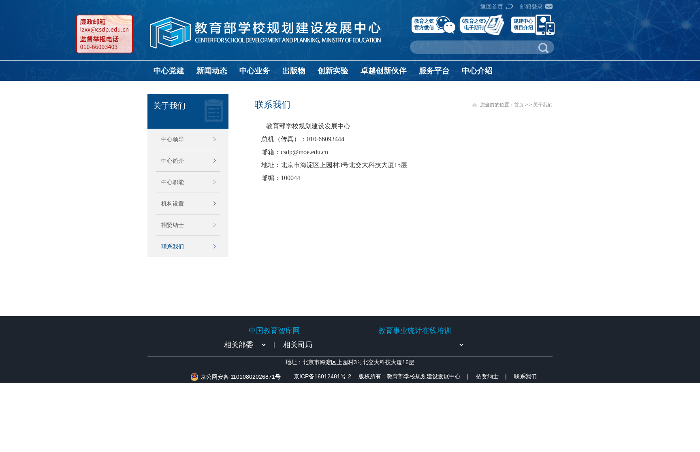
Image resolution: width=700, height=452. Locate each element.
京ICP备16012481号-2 (322, 376)
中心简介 (172, 160)
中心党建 (169, 70)
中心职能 (172, 182)
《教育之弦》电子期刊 (474, 24)
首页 (519, 105)
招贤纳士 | (491, 376)
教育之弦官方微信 (424, 24)
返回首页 (491, 6)
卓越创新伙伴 (384, 70)
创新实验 (333, 70)
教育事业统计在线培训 (414, 331)
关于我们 (543, 105)
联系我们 (172, 246)
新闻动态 (211, 70)
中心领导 (172, 139)
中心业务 (254, 70)
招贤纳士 (172, 225)
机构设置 (172, 203)
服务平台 (434, 70)
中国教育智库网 (274, 331)
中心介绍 (477, 70)
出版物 (293, 70)
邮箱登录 (531, 6)
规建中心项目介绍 (523, 24)
